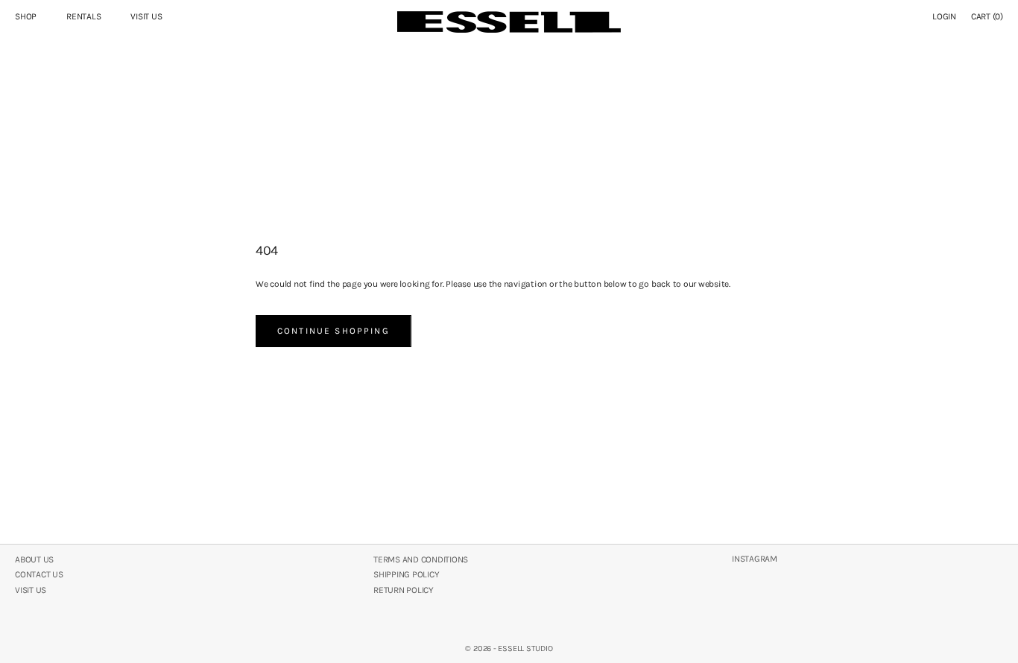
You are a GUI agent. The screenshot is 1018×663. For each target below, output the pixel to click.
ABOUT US (34, 559)
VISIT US (146, 16)
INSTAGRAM (754, 558)
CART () (987, 16)
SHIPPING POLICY (406, 574)
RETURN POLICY (403, 590)
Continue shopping (333, 331)
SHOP (26, 16)
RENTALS (83, 16)
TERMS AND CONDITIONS (420, 559)
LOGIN (944, 16)
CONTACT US (39, 574)
